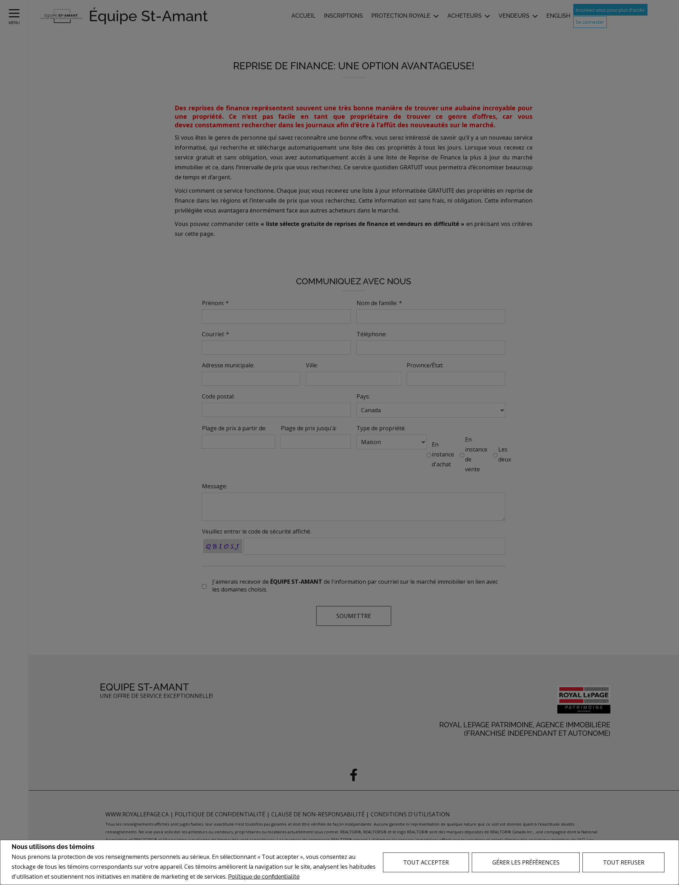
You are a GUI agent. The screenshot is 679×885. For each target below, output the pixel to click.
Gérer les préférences (525, 862)
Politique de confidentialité (264, 876)
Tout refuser (623, 862)
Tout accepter (426, 862)
